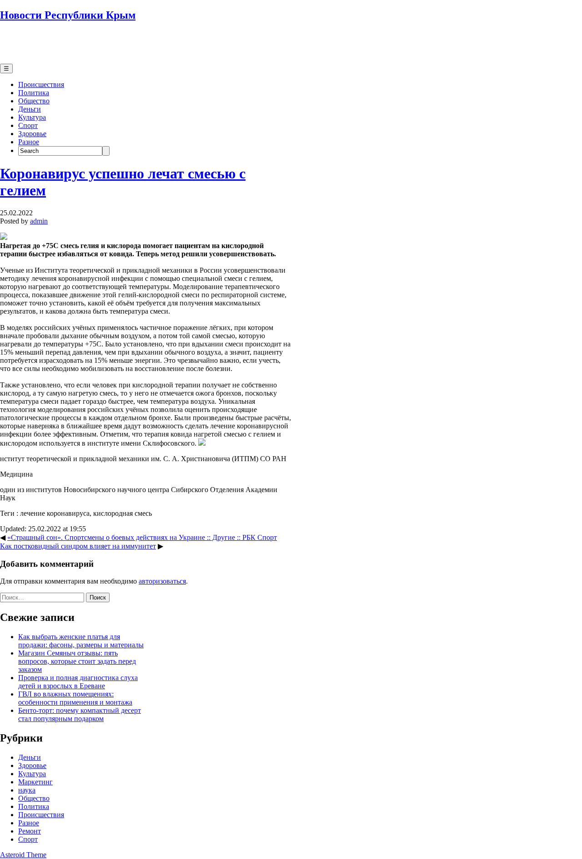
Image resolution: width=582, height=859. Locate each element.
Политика (33, 93)
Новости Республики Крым (67, 15)
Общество (34, 101)
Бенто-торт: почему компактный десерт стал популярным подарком (79, 714)
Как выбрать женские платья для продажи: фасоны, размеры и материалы (81, 641)
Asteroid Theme (23, 855)
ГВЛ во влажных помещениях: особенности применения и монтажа (75, 698)
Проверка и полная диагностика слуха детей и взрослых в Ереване (78, 682)
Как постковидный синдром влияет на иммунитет (78, 546)
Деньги (29, 109)
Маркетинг (35, 782)
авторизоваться (162, 581)
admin (39, 221)
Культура (32, 117)
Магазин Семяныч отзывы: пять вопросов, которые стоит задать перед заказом (77, 661)
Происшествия (41, 84)
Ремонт (29, 831)
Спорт (28, 125)
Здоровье (32, 133)
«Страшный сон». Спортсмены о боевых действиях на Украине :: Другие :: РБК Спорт (142, 537)
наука (26, 790)
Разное (28, 142)
